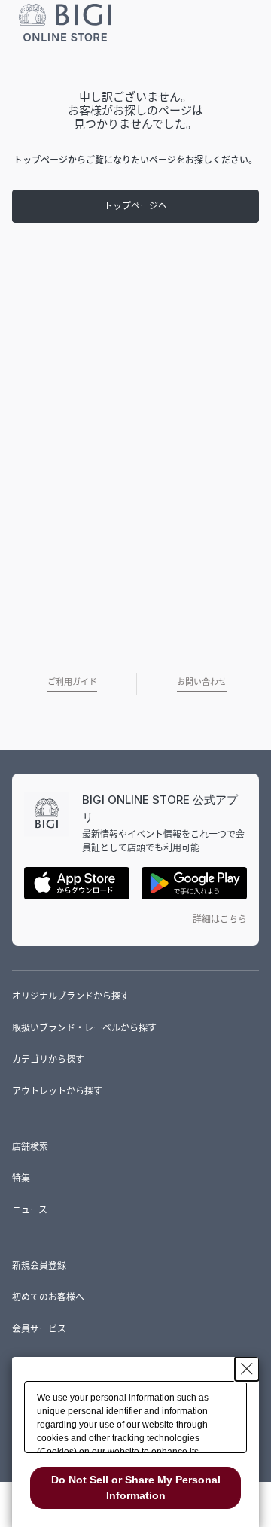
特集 (21, 1178)
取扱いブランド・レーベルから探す (84, 1027)
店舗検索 (30, 1146)
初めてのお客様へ (48, 1297)
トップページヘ (135, 205)
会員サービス (39, 1328)
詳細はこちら (220, 919)
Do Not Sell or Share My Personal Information (136, 1487)
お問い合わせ (202, 682)
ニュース (29, 1209)
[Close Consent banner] (247, 1369)
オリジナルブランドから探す (70, 996)
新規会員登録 (39, 1265)
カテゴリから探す (48, 1059)
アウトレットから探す (57, 1091)
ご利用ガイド (72, 682)
